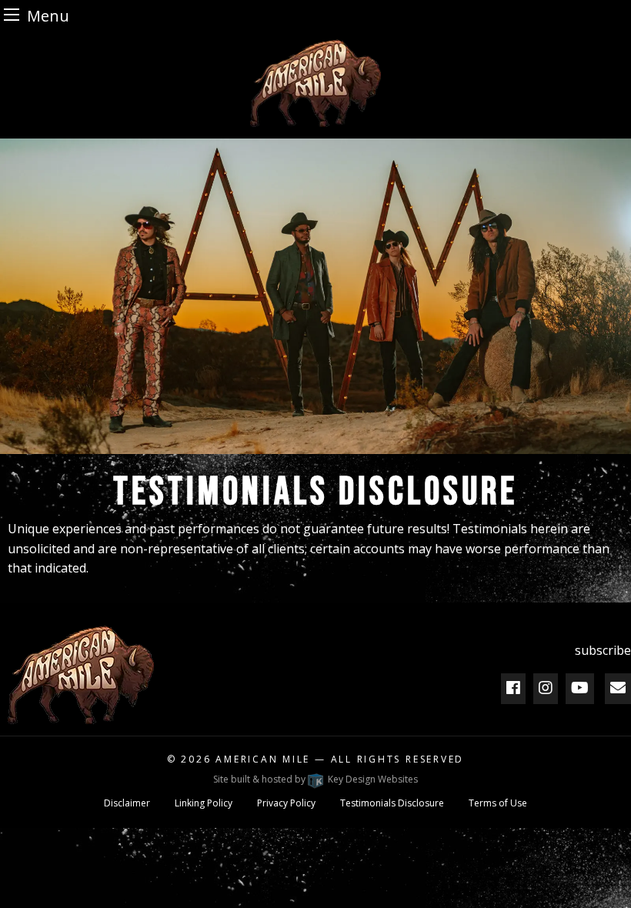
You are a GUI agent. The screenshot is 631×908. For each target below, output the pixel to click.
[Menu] (11, 14)
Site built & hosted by (315, 779)
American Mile (262, 759)
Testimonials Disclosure (392, 803)
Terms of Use (498, 803)
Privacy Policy (286, 803)
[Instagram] (546, 687)
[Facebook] (513, 687)
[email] (618, 687)
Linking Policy (203, 803)
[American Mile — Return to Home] (315, 83)
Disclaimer (127, 803)
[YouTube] (580, 687)
